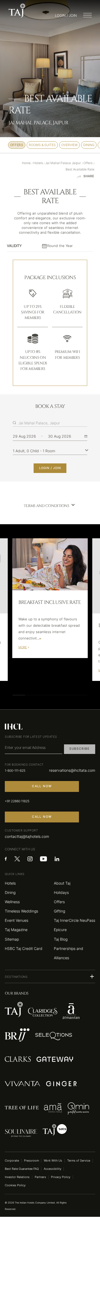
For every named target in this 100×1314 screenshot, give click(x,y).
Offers (59, 901)
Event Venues (16, 920)
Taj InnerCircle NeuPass (74, 920)
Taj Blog (60, 939)
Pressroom (31, 1160)
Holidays (61, 892)
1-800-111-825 (15, 771)
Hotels (10, 883)
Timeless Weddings (21, 911)
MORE (22, 647)
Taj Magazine (16, 929)
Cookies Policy (15, 1185)
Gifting (59, 911)
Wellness (12, 901)
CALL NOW (42, 786)
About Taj (62, 883)
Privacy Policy (60, 1177)
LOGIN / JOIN (50, 468)
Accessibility (52, 1169)
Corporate (12, 1160)
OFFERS (16, 145)
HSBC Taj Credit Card (23, 948)
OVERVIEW (69, 145)
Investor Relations (17, 1177)
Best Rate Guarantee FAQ (22, 1169)
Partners (40, 1177)
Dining (10, 892)
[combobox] (52, 422)
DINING (88, 145)
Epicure (60, 929)
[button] (50, 976)
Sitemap (12, 939)
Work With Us (53, 1160)
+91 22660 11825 (17, 801)
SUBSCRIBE (79, 748)
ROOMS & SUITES (42, 145)
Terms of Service (78, 1160)
